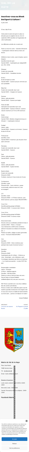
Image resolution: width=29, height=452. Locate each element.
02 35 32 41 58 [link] (8, 371)
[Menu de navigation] (26, 5)
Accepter (14, 439)
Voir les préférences (14, 448)
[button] (26, 421)
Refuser (14, 443)
